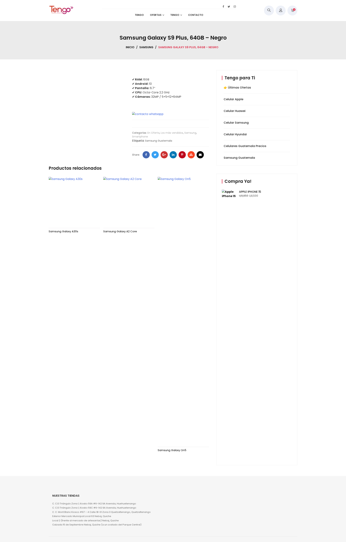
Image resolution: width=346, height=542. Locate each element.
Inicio (130, 47)
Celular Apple (233, 99)
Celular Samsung (236, 123)
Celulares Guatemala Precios (245, 146)
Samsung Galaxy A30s (63, 231)
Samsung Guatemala (158, 141)
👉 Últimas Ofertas (237, 87)
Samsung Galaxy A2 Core (120, 231)
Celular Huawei (234, 111)
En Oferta (153, 133)
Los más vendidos (172, 133)
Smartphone (140, 136)
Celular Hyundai (235, 134)
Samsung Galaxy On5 (172, 450)
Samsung (146, 47)
